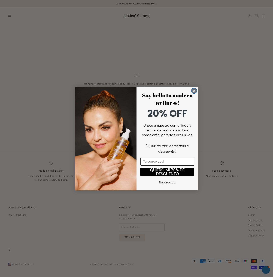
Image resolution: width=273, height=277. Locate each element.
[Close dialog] (194, 91)
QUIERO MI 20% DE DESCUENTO (167, 172)
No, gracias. (167, 182)
